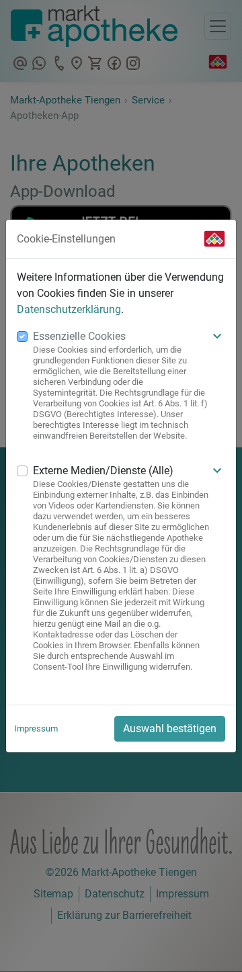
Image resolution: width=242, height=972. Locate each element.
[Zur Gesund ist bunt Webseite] (214, 238)
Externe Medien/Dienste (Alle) (103, 470)
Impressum (36, 728)
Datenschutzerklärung (69, 309)
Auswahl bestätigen (169, 728)
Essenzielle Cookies (79, 336)
